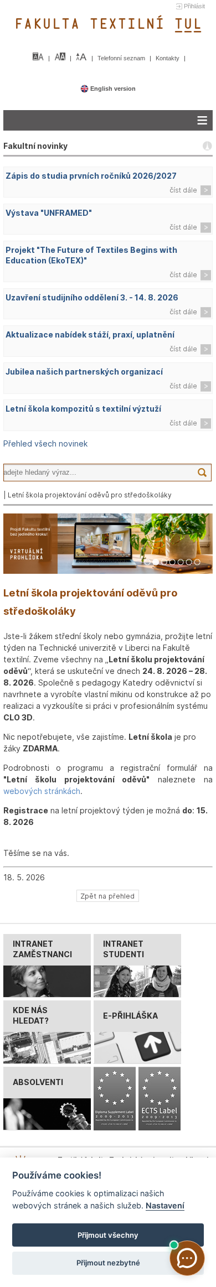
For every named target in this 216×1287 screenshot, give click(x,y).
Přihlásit (194, 6)
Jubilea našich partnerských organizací (84, 371)
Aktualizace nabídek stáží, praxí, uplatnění (90, 334)
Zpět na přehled (107, 895)
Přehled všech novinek (45, 443)
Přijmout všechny (108, 1235)
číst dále (183, 190)
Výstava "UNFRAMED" (49, 212)
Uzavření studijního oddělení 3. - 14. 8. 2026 (92, 297)
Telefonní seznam (122, 58)
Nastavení (165, 1205)
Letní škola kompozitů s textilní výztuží (83, 408)
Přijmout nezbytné (108, 1262)
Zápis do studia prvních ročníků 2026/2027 (91, 175)
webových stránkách (41, 791)
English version (112, 88)
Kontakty (168, 58)
